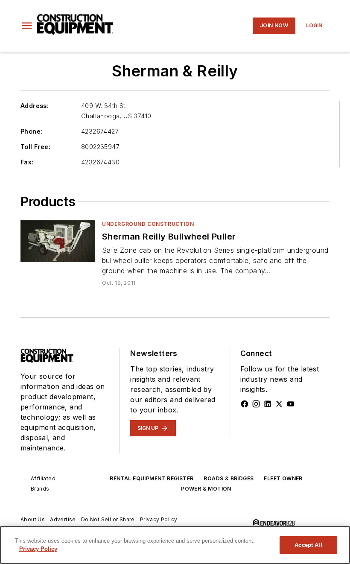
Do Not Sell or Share (108, 519)
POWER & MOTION (206, 488)
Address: (34, 105)
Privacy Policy (159, 519)
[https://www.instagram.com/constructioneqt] (256, 404)
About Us (32, 519)
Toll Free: (35, 146)
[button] (26, 25)
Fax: (27, 162)
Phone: (31, 131)
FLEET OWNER (283, 478)
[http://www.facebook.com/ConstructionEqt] (244, 404)
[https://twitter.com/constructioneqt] (279, 404)
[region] (175, 545)
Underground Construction (148, 224)
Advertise (63, 519)
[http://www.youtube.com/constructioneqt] (290, 404)
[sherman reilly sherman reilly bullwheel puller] (57, 241)
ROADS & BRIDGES (229, 478)
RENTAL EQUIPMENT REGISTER (151, 478)
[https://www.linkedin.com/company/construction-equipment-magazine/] (267, 404)
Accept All (308, 545)
